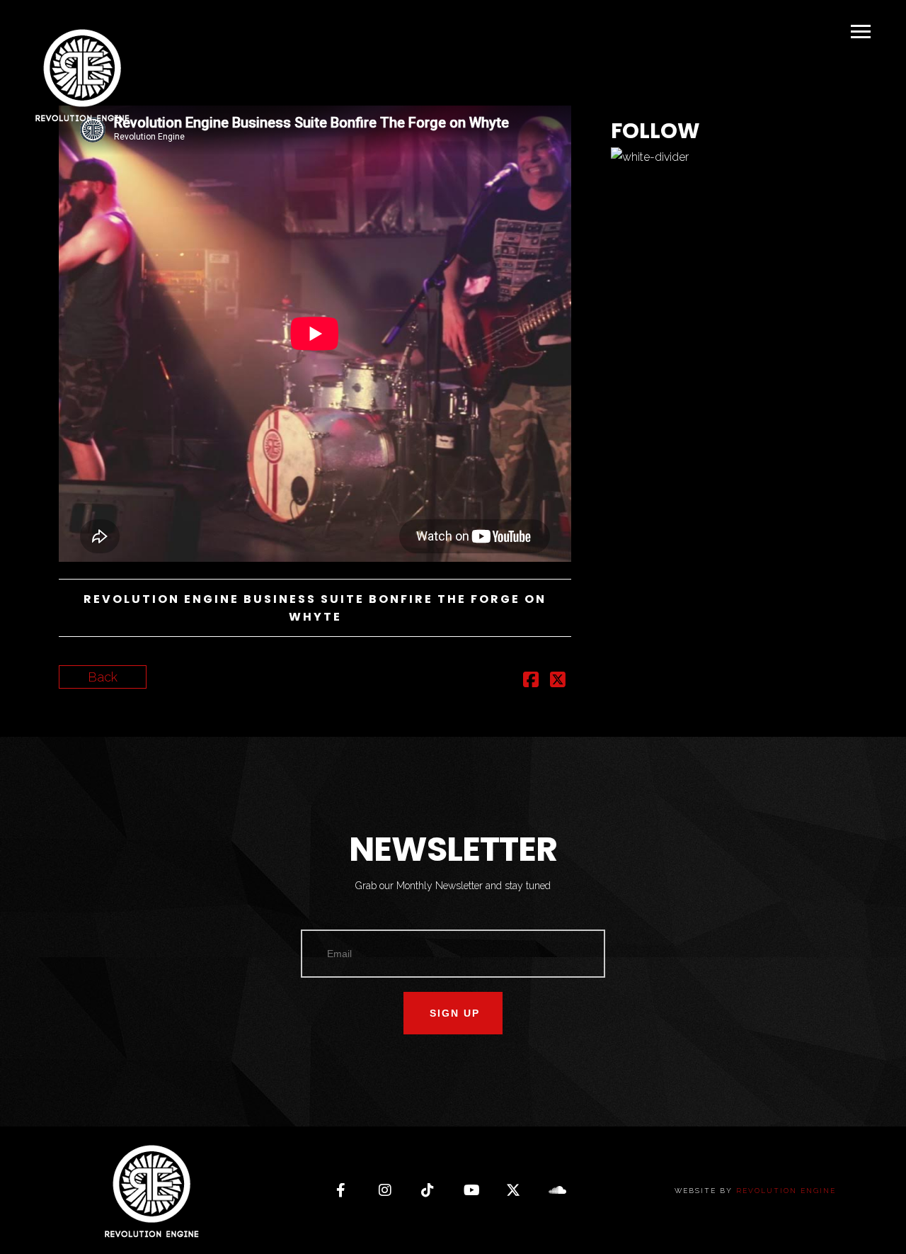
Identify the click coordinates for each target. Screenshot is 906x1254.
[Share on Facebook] (530, 681)
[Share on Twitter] (557, 681)
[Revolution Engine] (81, 75)
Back (102, 677)
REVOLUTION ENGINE (786, 1190)
